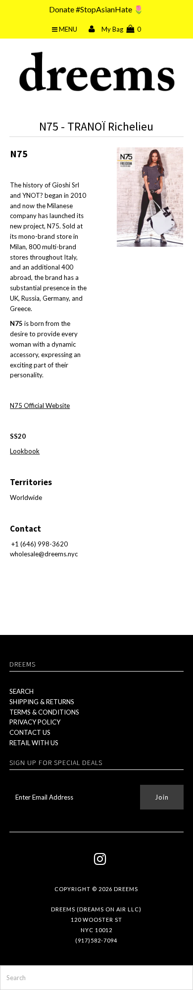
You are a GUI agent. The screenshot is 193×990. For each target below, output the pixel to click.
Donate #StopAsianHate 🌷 (96, 9)
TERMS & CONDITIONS (44, 712)
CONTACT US (29, 732)
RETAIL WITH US (33, 743)
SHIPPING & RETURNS (41, 702)
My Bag (121, 29)
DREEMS (126, 889)
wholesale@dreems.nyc (44, 554)
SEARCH (21, 691)
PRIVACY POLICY (34, 722)
